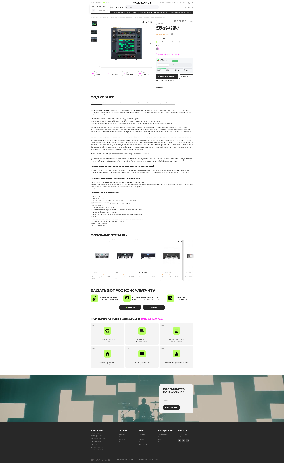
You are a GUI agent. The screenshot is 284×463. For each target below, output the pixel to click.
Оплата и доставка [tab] (127, 103)
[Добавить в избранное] (150, 22)
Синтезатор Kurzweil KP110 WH (101, 277)
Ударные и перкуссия (145, 12)
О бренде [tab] (169, 103)
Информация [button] (170, 2)
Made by (159, 459)
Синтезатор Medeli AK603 (147, 277)
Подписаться (171, 407)
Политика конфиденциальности (144, 459)
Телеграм (131, 307)
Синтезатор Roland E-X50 (170, 277)
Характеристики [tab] (109, 103)
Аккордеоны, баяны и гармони (121, 12)
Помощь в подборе (124, 437)
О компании (142, 434)
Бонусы (107, 2)
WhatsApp (155, 307)
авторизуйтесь (161, 42)
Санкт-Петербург (96, 2)
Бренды (121, 442)
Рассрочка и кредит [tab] (154, 103)
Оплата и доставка (163, 434)
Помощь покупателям (164, 442)
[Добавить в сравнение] (147, 22)
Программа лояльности (164, 437)
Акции (159, 439)
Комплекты (122, 439)
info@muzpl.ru (181, 437)
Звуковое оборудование (177, 12)
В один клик (186, 76)
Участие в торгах (143, 444)
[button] (150, 43)
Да (93, 10)
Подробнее (160, 87)
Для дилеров (142, 447)
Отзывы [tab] (141, 103)
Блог (140, 437)
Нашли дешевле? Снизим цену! (166, 80)
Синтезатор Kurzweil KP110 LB (124, 277)
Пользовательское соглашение (125, 459)
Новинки (121, 7)
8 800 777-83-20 (182, 434)
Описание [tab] (96, 103)
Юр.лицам (141, 442)
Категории (122, 434)
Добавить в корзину (167, 76)
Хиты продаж (111, 7)
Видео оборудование (161, 12)
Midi (134, 12)
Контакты (162, 2)
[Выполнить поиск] (126, 7)
